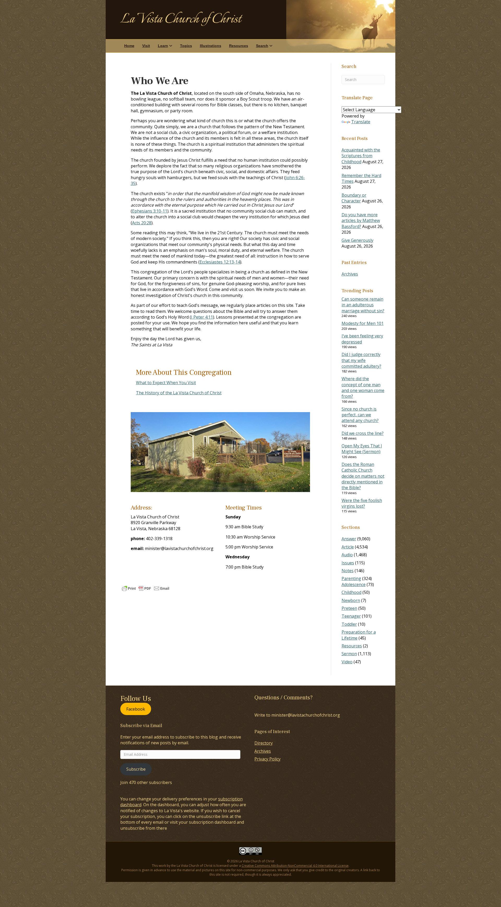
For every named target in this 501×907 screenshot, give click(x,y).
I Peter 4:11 (202, 317)
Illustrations (210, 46)
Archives (350, 274)
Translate (360, 122)
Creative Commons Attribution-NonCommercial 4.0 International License (295, 865)
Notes (348, 571)
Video (347, 662)
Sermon (349, 654)
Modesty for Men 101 (363, 323)
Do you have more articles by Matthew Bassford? (361, 220)
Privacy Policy (267, 759)
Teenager (351, 616)
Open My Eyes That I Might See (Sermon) (362, 448)
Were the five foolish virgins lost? (362, 503)
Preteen (349, 608)
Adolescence (354, 584)
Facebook (135, 709)
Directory (263, 743)
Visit (146, 46)
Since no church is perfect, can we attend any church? (360, 415)
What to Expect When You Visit (166, 382)
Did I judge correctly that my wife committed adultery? (361, 360)
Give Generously (357, 240)
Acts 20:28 (141, 223)
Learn (163, 46)
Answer (349, 539)
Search (262, 46)
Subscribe (136, 769)
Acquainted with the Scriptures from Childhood (361, 156)
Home (129, 46)
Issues (348, 563)
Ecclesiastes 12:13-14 (220, 262)
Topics (186, 46)
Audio (347, 555)
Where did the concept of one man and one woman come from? (363, 387)
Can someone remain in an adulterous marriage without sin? (363, 305)
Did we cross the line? (363, 433)
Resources (238, 46)
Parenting (351, 578)
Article (348, 547)
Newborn (351, 600)
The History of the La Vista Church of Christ (179, 393)
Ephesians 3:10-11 (149, 211)
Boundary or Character (354, 198)
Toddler (349, 624)
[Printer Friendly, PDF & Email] (145, 588)
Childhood (351, 592)
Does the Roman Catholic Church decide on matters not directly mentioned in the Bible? (363, 476)
